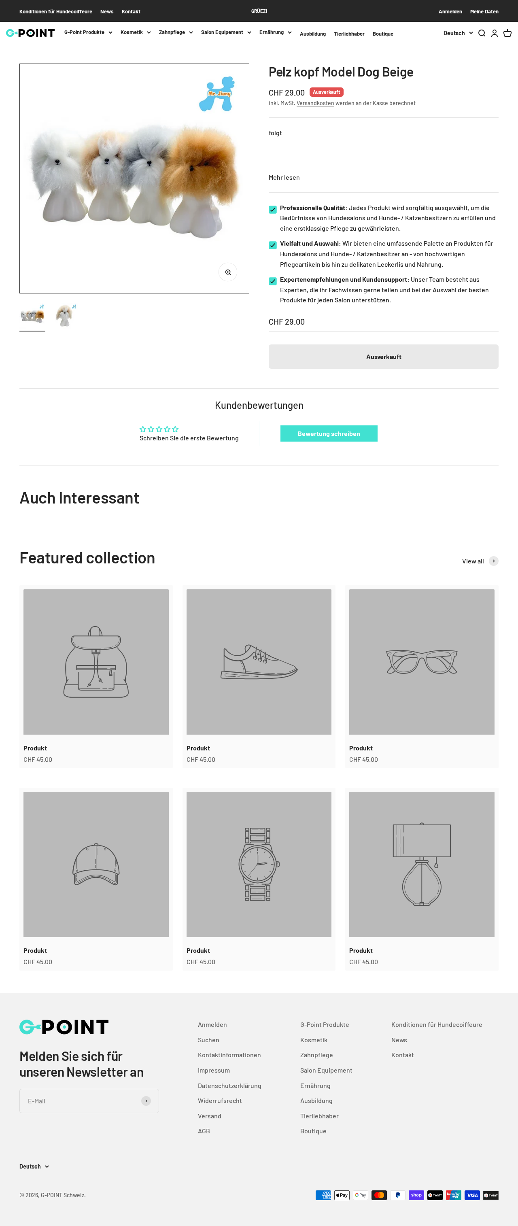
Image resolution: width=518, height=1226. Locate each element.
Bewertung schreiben (329, 433)
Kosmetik (132, 32)
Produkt (35, 748)
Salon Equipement (222, 32)
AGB (204, 1131)
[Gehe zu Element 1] (32, 317)
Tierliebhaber (349, 33)
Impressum (214, 1070)
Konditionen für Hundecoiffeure (55, 11)
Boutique (383, 33)
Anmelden (450, 11)
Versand (209, 1116)
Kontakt (131, 11)
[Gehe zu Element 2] (65, 317)
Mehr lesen (284, 177)
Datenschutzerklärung (229, 1085)
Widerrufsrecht (220, 1100)
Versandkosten (315, 103)
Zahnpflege (172, 32)
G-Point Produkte (84, 32)
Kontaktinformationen (229, 1054)
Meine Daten (484, 11)
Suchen (208, 1039)
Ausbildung (313, 33)
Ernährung (271, 32)
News (107, 11)
